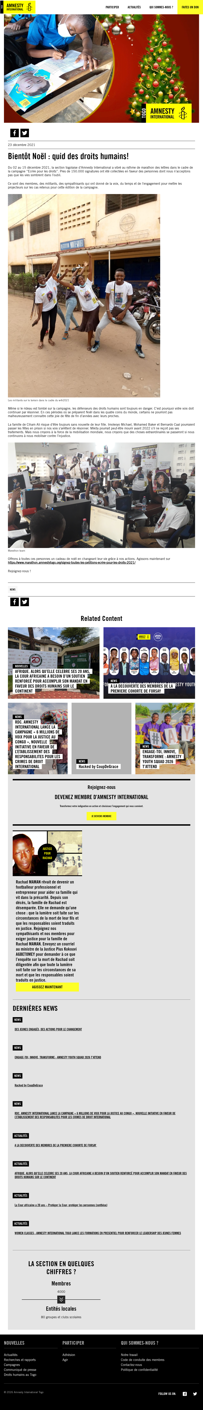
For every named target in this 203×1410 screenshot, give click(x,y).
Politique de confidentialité (139, 1370)
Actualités (20, 1136)
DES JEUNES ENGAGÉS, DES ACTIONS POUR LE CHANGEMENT (48, 1029)
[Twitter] (195, 1393)
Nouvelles (21, 666)
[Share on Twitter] (24, 133)
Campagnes (12, 1365)
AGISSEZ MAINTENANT (47, 987)
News (12, 589)
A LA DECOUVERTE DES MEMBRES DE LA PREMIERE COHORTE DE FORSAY (142, 688)
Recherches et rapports (20, 1360)
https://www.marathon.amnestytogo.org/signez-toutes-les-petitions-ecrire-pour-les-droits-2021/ (71, 562)
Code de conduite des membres (142, 1360)
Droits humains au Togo (20, 1375)
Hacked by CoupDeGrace (98, 766)
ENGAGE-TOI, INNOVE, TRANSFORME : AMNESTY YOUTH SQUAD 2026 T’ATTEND (162, 759)
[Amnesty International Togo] (18, 7)
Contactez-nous (131, 1365)
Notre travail (129, 1355)
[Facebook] (185, 1393)
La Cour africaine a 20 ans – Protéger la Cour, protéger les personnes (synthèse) (61, 1205)
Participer (73, 1343)
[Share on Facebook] (14, 133)
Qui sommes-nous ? (139, 1343)
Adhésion (68, 1355)
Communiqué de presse (20, 1370)
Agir (65, 1360)
